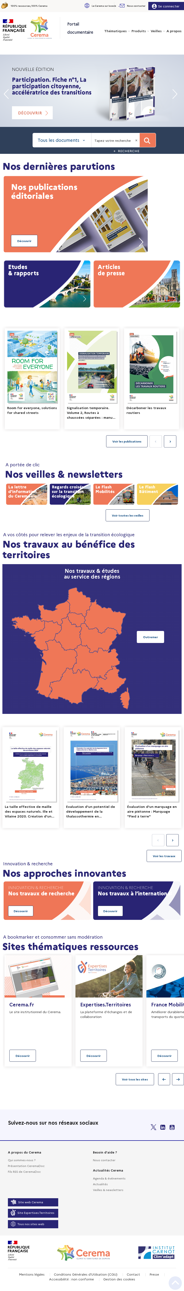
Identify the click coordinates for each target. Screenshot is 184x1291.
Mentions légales (32, 1274)
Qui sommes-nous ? (21, 1160)
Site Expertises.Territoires (35, 1212)
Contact (133, 1274)
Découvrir (30, 112)
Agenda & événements (109, 1178)
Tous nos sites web (30, 1224)
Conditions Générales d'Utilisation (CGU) (85, 1274)
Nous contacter (104, 1160)
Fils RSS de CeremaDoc (24, 1171)
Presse (154, 1274)
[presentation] (170, 442)
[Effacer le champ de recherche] (137, 140)
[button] (102, 6)
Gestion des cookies (119, 1279)
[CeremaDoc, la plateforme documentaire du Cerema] (43, 28)
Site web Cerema (30, 1202)
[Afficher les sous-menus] (119, 6)
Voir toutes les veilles (127, 515)
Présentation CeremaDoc (26, 1166)
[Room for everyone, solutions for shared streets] (32, 378)
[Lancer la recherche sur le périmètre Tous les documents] (147, 140)
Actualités (100, 1184)
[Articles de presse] (136, 283)
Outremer (150, 637)
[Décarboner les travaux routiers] (151, 378)
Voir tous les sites (135, 1079)
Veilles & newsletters (108, 1190)
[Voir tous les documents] (164, 856)
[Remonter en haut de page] (175, 1283)
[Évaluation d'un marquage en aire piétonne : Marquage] (153, 777)
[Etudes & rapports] (47, 283)
